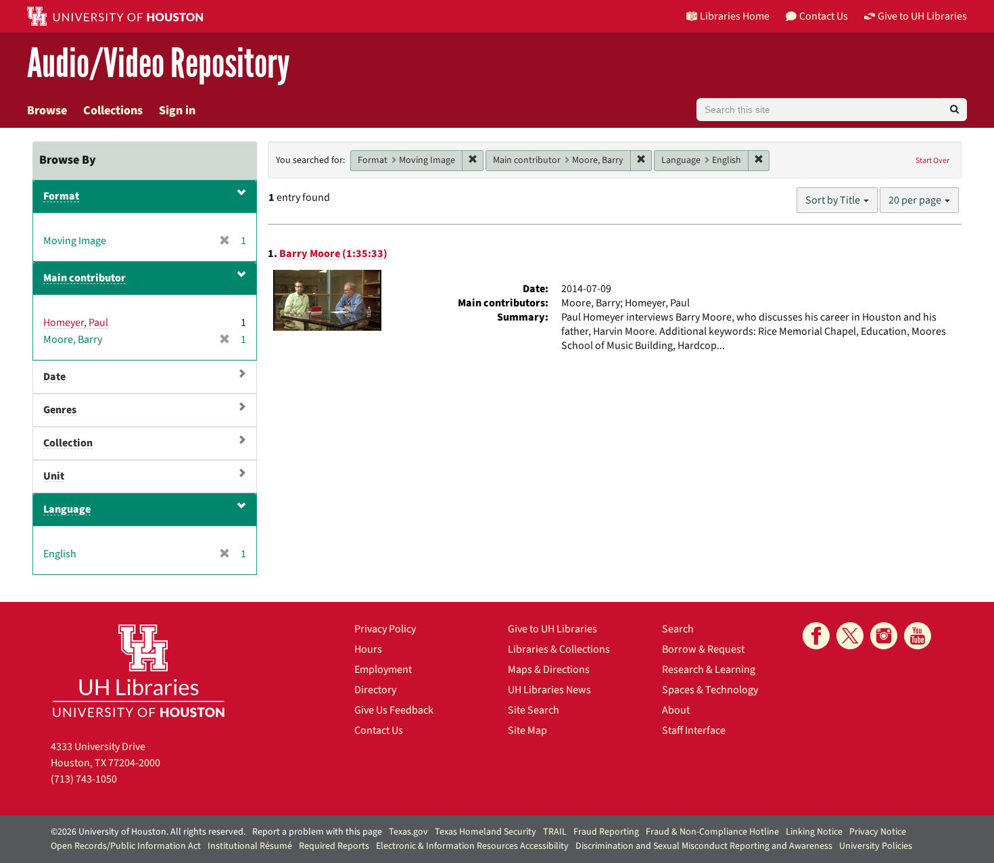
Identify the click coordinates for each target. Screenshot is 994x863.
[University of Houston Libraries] (139, 670)
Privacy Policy (385, 629)
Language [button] (67, 509)
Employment (383, 669)
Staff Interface (694, 730)
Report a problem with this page (317, 832)
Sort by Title (833, 200)
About (676, 710)
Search (678, 629)
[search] (954, 109)
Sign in (177, 110)
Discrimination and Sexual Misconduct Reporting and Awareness (703, 846)
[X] (849, 635)
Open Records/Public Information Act (126, 846)
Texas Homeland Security (485, 832)
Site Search (533, 710)
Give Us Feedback (393, 710)
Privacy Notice (877, 832)
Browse (47, 110)
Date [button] (54, 376)
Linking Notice (814, 832)
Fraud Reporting (606, 832)
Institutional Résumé (250, 846)
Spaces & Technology (710, 689)
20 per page (916, 200)
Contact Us (378, 730)
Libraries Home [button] (735, 16)
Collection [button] (68, 443)
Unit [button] (53, 476)
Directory (375, 689)
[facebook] (816, 635)
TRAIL (555, 832)
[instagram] (883, 635)
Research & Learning (708, 669)
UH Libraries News (549, 689)
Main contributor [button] (84, 278)
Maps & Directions (549, 669)
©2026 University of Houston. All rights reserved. (148, 832)
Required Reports (334, 846)
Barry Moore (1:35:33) (333, 253)
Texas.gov (408, 832)
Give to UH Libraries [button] (922, 16)
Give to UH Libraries (552, 629)
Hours (368, 649)
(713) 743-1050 (84, 779)
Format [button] (61, 196)
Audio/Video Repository (158, 64)
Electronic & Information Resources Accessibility (472, 846)
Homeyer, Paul (75, 322)
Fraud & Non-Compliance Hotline (712, 832)
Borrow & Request (703, 649)
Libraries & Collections (559, 649)
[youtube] (917, 635)
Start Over (932, 160)
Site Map (527, 730)
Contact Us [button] (823, 16)
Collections (113, 110)
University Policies (875, 846)
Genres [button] (59, 409)
